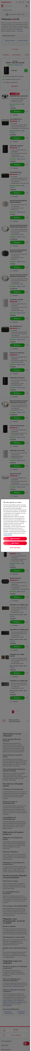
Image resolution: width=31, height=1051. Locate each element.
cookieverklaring (7, 534)
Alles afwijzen (15, 543)
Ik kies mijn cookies (15, 547)
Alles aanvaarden (15, 538)
